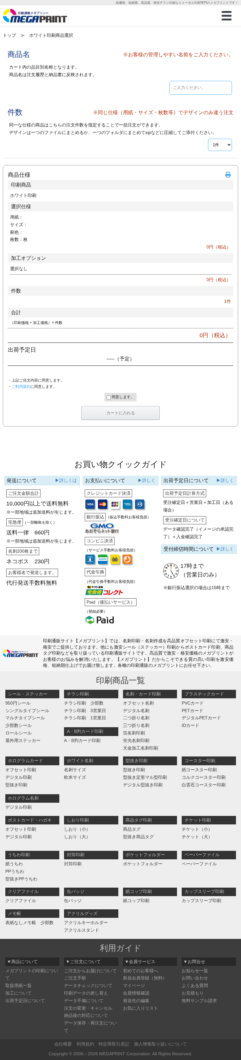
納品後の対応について (86, 1015)
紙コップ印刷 (136, 900)
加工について (18, 993)
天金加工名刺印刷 (140, 747)
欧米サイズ (75, 777)
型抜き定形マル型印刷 (145, 777)
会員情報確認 (136, 993)
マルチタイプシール (25, 717)
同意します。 (122, 397)
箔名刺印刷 (134, 732)
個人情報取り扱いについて (160, 1043)
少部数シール (18, 725)
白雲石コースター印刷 (204, 784)
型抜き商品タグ (138, 836)
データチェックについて (88, 985)
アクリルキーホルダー (86, 922)
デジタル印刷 (18, 777)
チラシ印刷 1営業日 (85, 717)
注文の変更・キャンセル (88, 1008)
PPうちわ (14, 871)
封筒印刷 (73, 863)
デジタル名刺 (136, 710)
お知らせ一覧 (195, 970)
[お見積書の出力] (229, 175)
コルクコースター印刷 (204, 777)
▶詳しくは (66, 480)
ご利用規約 (21, 386)
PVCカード (193, 703)
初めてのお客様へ (140, 970)
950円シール (17, 703)
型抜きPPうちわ (21, 878)
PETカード (192, 710)
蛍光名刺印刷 (136, 740)
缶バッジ (73, 900)
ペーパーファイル (199, 863)
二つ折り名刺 (136, 717)
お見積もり (193, 993)
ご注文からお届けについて (90, 970)
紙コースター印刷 (199, 769)
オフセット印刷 (20, 769)
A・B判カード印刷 (82, 740)
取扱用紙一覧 (18, 985)
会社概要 (63, 1043)
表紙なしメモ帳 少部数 (29, 922)
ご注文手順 (75, 977)
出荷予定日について (25, 1000)
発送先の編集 (136, 1000)
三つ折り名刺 (136, 725)
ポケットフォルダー (143, 863)
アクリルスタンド (81, 930)
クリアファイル (20, 900)
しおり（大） (77, 836)
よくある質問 (195, 985)
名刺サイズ (75, 769)
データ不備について (84, 1000)
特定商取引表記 (114, 1043)
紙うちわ (14, 863)
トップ (9, 35)
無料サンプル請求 (199, 1000)
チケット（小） (197, 829)
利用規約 (85, 1043)
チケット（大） (197, 836)
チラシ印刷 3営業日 (85, 710)
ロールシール (18, 732)
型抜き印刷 (16, 784)
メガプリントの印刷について (31, 974)
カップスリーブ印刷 (201, 900)
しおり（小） (77, 829)
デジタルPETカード (201, 717)
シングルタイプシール (27, 710)
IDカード (190, 725)
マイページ (134, 985)
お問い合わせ (195, 977)
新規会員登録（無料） (145, 977)
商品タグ (132, 829)
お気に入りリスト (140, 1008)
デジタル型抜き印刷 (143, 784)
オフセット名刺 (138, 703)
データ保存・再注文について (90, 1026)
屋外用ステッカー (22, 740)
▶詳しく (146, 480)
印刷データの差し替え (86, 993)
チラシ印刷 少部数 (84, 703)
